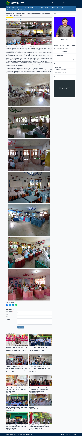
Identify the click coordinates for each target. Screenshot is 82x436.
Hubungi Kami (44, 7)
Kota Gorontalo (57, 67)
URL (7, 316)
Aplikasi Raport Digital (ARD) (60, 72)
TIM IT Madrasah (72, 434)
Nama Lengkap (9, 311)
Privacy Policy (21, 9)
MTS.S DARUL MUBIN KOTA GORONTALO (23, 434)
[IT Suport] (64, 88)
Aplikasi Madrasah (53, 7)
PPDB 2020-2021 (29, 7)
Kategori (14, 7)
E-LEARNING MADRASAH (60, 69)
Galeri (37, 7)
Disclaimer (63, 7)
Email (7, 314)
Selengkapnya (64, 51)
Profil (8, 7)
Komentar (8, 319)
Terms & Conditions (12, 9)
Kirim (21, 327)
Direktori (21, 7)
